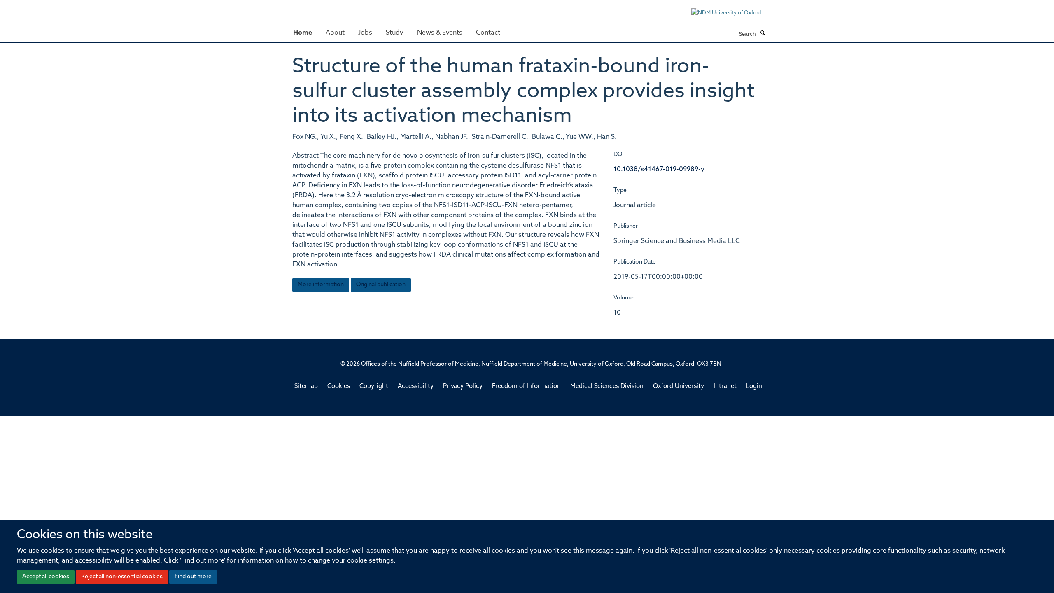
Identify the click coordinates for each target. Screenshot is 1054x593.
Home (302, 33)
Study (394, 33)
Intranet (725, 386)
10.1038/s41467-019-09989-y (658, 169)
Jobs (365, 33)
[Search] (762, 33)
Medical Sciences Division (607, 386)
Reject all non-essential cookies (122, 577)
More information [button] (321, 285)
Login (754, 386)
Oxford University (678, 386)
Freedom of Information (526, 386)
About (335, 33)
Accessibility (416, 386)
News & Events (439, 33)
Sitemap (306, 386)
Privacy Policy (463, 386)
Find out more (193, 577)
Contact (488, 33)
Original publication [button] (381, 285)
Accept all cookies (45, 577)
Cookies (338, 386)
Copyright (373, 386)
